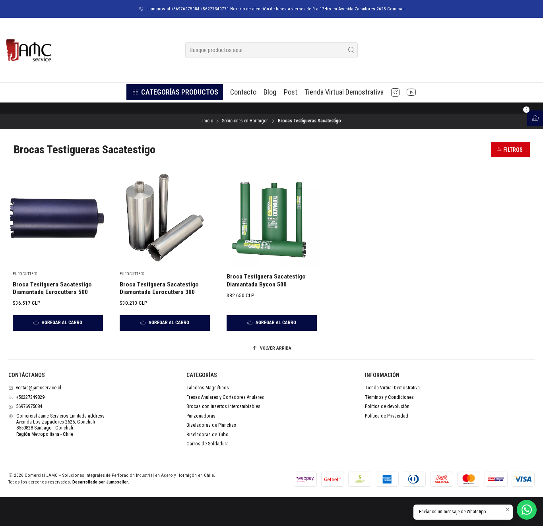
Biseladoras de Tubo (207, 434)
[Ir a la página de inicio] (28, 50)
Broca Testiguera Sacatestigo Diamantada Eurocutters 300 (159, 288)
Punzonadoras (200, 416)
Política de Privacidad (386, 416)
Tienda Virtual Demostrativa (392, 388)
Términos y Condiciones (389, 397)
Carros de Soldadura (207, 444)
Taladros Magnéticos (207, 388)
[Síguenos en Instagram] (395, 92)
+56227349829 (30, 397)
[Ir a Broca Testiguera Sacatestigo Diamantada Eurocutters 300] (164, 217)
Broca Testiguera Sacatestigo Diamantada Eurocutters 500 (52, 288)
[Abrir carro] (535, 118)
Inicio (207, 121)
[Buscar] (351, 50)
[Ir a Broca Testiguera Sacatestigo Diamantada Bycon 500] (271, 217)
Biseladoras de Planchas (211, 425)
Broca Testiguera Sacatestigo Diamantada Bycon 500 (266, 280)
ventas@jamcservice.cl (38, 388)
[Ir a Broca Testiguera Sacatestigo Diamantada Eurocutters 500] (57, 217)
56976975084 (29, 406)
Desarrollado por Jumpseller (100, 482)
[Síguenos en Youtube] (411, 92)
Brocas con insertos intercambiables (223, 406)
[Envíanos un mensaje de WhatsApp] (527, 510)
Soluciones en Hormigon (245, 121)
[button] (174, 92)
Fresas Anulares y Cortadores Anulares (225, 397)
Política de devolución (387, 406)
